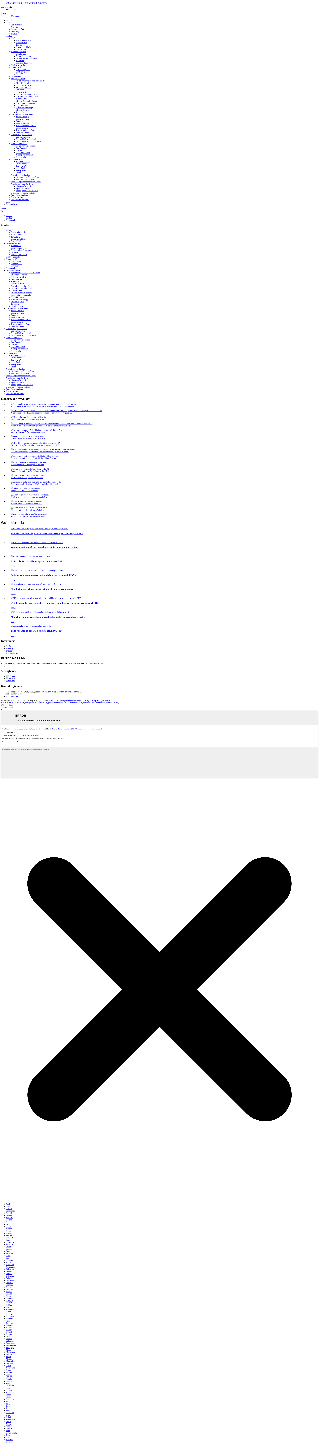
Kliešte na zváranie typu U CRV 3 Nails (27, 478)
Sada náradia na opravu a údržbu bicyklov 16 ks (36, 630)
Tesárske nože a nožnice (25, 130)
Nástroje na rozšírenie (24, 155)
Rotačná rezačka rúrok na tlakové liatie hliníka (29, 439)
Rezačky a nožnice (23, 87)
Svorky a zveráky (23, 119)
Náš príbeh (15, 27)
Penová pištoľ (21, 168)
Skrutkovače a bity (18, 52)
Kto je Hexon (16, 25)
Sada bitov (20, 61)
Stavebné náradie (17, 159)
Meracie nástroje (22, 117)
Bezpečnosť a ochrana (20, 195)
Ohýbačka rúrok (22, 105)
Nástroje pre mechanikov (21, 175)
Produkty (9, 36)
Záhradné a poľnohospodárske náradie (26, 182)
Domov (9, 20)
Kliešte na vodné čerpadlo (26, 146)
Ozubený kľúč (21, 72)
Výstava (14, 34)
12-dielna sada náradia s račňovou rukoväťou (28, 516)
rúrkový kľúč (21, 150)
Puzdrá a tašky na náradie (26, 103)
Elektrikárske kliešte (24, 83)
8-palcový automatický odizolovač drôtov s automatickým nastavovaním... (40, 452)
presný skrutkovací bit (57, 703)
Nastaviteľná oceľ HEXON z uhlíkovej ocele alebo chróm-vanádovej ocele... (41, 413)
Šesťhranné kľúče (23, 137)
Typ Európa (20, 45)
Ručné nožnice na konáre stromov (24, 491)
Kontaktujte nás (12, 204)
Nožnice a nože (17, 306)
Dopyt (3, 666)
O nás (8, 646)
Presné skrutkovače (23, 56)
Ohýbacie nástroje (23, 153)
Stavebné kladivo (23, 161)
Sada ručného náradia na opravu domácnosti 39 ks (37, 561)
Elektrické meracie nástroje (26, 101)
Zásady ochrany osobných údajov (97, 700)
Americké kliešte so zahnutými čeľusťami (27, 465)
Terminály (20, 112)
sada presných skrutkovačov (36, 703)
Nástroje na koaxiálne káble (27, 96)
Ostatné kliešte (21, 49)
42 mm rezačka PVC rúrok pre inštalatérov (28, 510)
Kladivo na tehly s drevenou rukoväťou (26, 503)
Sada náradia (16, 76)
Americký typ (21, 43)
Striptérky (20, 90)
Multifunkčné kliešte (24, 186)
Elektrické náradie (18, 78)
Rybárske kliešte (22, 188)
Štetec (18, 173)
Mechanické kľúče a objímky (27, 177)
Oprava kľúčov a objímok (26, 139)
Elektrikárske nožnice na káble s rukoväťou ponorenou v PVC (35, 445)
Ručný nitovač (21, 170)
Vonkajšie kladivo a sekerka (27, 191)
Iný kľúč (19, 74)
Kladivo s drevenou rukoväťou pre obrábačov (29, 497)
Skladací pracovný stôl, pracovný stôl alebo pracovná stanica (42, 589)
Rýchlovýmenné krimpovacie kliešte (30, 81)
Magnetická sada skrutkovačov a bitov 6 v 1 (28, 419)
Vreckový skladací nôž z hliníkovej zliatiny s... (29, 432)
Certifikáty (15, 31)
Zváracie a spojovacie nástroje (23, 193)
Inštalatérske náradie (19, 144)
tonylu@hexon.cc (13, 16)
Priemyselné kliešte (23, 40)
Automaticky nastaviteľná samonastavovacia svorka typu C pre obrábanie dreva (42, 406)
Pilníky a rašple (22, 128)
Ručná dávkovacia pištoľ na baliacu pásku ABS (30, 471)
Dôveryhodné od (17, 29)
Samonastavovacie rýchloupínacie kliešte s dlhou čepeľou (33, 458)
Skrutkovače (21, 54)
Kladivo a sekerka (18, 65)
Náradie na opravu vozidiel (21, 135)
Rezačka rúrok (21, 148)
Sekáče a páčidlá (22, 132)
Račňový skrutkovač (24, 63)
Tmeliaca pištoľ (22, 166)
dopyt (13, 538)
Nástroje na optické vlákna (26, 94)
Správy (9, 202)
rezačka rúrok (112, 703)
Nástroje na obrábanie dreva (22, 114)
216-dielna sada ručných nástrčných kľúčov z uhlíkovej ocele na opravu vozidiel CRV (55, 603)
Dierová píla (21, 157)
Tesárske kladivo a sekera (26, 126)
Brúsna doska (21, 164)
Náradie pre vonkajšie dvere (22, 184)
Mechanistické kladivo (25, 179)
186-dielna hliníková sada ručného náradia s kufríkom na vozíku (44, 547)
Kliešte (13, 38)
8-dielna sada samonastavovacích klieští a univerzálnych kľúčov (43, 575)
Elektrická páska (22, 110)
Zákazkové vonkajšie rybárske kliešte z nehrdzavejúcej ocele (35, 484)
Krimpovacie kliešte (24, 85)
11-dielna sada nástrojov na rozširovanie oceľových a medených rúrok (47, 533)
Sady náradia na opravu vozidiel (28, 141)
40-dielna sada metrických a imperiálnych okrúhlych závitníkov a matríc (48, 617)
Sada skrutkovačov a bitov (26, 58)
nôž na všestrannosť (74, 703)
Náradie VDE (21, 99)
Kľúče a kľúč (16, 67)
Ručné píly (20, 121)
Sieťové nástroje (22, 92)
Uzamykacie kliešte (23, 47)
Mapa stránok (52, 700)
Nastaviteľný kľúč (23, 70)
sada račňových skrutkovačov (12, 703)
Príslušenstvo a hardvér (20, 200)
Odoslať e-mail (7, 707)
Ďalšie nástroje (17, 197)
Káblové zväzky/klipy (24, 108)
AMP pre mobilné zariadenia (70, 700)
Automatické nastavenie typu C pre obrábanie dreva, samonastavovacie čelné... (42, 426)
